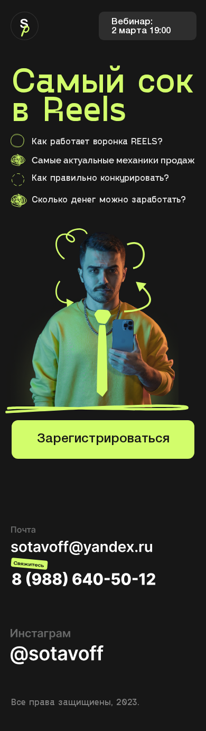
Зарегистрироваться (103, 439)
